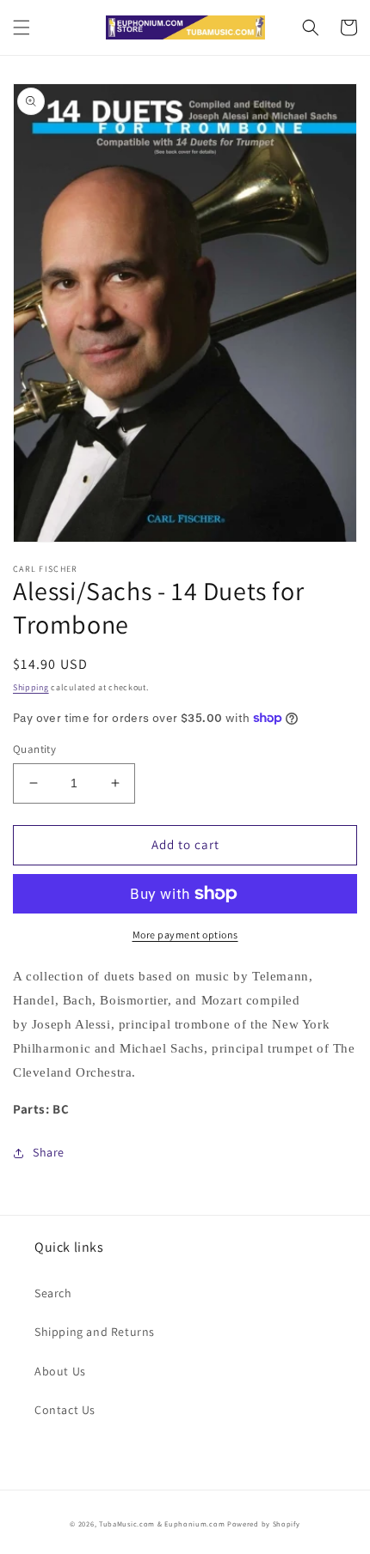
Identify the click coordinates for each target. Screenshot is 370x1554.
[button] (21, 27)
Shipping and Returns (94, 1331)
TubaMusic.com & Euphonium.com (162, 1523)
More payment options (185, 934)
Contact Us (65, 1409)
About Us (60, 1371)
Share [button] (49, 1152)
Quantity (34, 749)
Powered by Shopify (263, 1523)
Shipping (31, 687)
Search (53, 1293)
